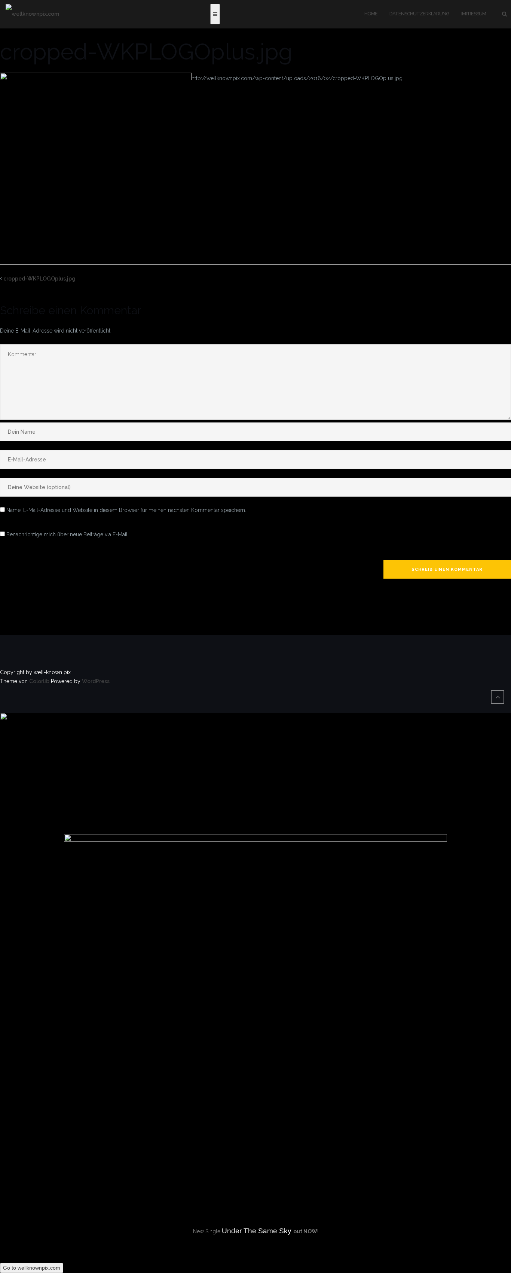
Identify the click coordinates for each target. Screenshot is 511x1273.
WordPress (96, 681)
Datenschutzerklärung (419, 13)
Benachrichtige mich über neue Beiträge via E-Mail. (67, 534)
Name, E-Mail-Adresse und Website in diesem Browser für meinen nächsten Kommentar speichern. (126, 510)
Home (370, 13)
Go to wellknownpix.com (31, 1268)
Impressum (473, 13)
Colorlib (39, 681)
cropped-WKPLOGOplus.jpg (39, 279)
